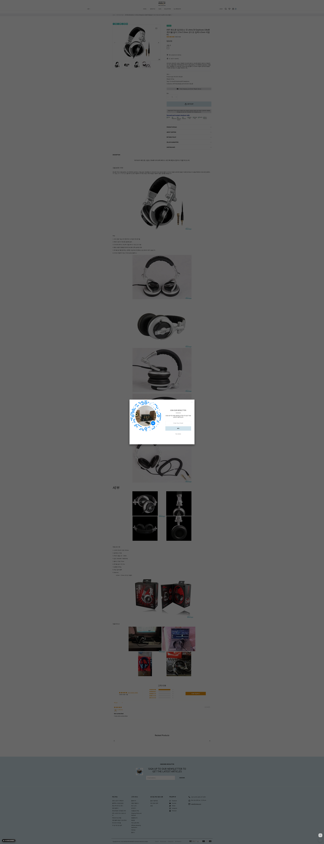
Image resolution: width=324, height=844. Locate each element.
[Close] (192, 402)
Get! (178, 428)
